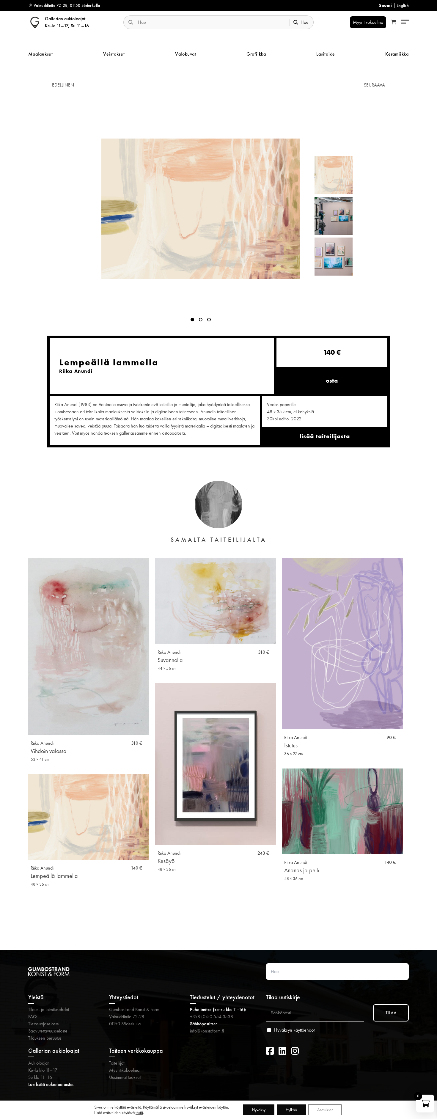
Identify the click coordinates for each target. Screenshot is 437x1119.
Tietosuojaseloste (43, 1024)
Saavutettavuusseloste (47, 1031)
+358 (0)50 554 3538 (211, 1016)
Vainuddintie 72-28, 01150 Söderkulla (67, 5)
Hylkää (291, 1109)
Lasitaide (325, 54)
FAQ (32, 1016)
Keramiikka (397, 54)
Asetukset (325, 1109)
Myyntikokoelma (124, 1070)
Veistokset (114, 54)
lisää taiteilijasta (325, 436)
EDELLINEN (63, 85)
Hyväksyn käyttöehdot (294, 1030)
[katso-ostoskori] (393, 22)
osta (332, 380)
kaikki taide (218, 920)
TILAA (391, 1013)
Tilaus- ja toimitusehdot (48, 1009)
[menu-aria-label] (405, 22)
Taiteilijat (116, 1063)
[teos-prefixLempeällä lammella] (200, 209)
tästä (139, 1112)
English (403, 5)
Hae (305, 22)
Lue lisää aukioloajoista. (51, 1084)
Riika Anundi (42, 743)
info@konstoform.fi (207, 1031)
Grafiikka (256, 54)
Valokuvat (185, 54)
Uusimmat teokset (125, 1077)
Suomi (385, 5)
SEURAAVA (374, 85)
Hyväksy (258, 1109)
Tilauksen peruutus (45, 1038)
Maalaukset (40, 54)
